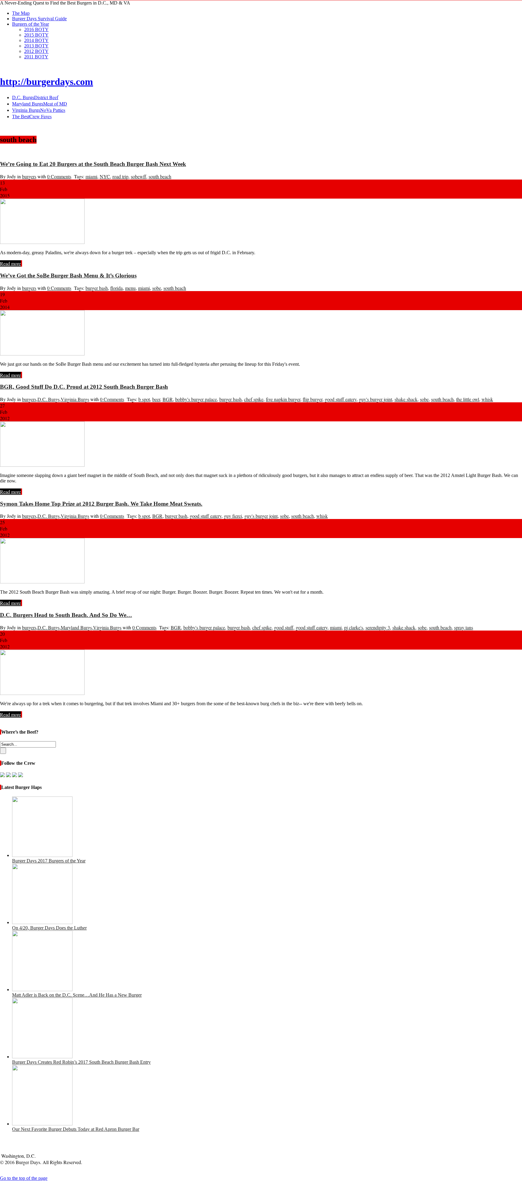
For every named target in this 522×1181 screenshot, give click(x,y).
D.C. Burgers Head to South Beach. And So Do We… (66, 615)
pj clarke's (353, 627)
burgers (29, 176)
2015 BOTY (36, 34)
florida (116, 288)
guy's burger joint (375, 399)
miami (91, 176)
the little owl (467, 399)
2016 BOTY (36, 29)
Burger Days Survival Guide (39, 18)
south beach (160, 176)
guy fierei (233, 516)
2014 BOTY (36, 40)
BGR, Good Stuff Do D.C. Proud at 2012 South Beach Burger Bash (84, 387)
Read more (10, 263)
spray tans (463, 627)
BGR (168, 399)
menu (130, 288)
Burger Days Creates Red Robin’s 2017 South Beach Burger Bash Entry (81, 1062)
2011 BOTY (36, 56)
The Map (21, 13)
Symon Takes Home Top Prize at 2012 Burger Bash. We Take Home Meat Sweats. (101, 504)
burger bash (96, 288)
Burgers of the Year (30, 24)
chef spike (253, 399)
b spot (144, 399)
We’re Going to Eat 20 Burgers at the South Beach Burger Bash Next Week (93, 164)
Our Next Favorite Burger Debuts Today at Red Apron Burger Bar (75, 1129)
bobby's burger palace (196, 399)
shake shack (406, 399)
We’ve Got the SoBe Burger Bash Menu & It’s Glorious (68, 275)
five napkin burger (283, 399)
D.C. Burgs (48, 399)
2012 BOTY (36, 51)
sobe (156, 288)
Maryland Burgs (76, 627)
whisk (487, 399)
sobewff (138, 176)
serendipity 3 (378, 627)
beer (156, 399)
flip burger (312, 399)
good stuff (283, 627)
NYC (105, 176)
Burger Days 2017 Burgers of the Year (48, 860)
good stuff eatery (340, 399)
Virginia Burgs (75, 399)
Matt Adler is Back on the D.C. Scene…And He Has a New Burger (77, 995)
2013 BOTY (36, 45)
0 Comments (59, 176)
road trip (120, 176)
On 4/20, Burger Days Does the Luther (49, 927)
